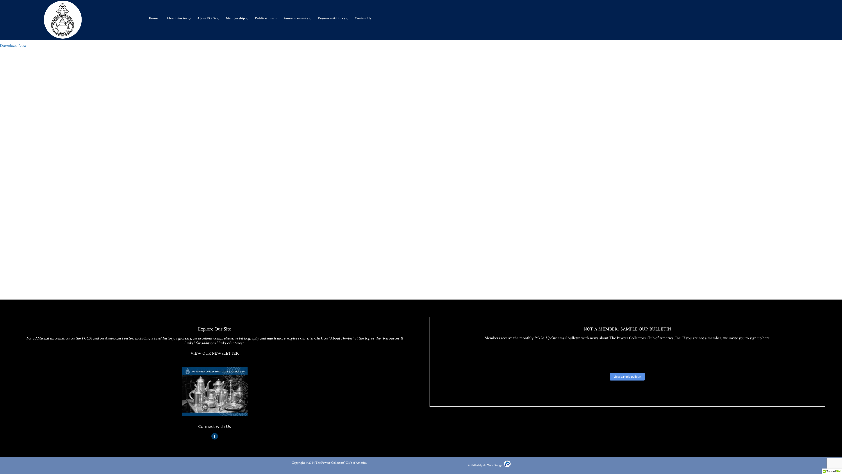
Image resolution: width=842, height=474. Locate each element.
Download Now (13, 45)
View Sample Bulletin (627, 377)
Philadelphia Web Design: (487, 465)
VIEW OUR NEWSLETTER (215, 353)
